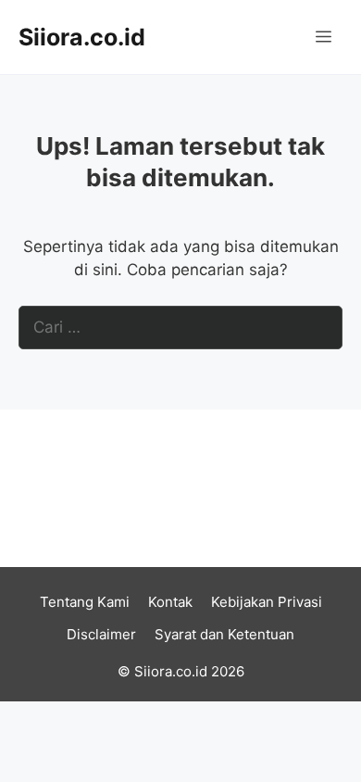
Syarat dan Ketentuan (224, 634)
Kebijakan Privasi (266, 602)
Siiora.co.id (82, 37)
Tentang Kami (85, 602)
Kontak (170, 602)
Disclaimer (101, 634)
